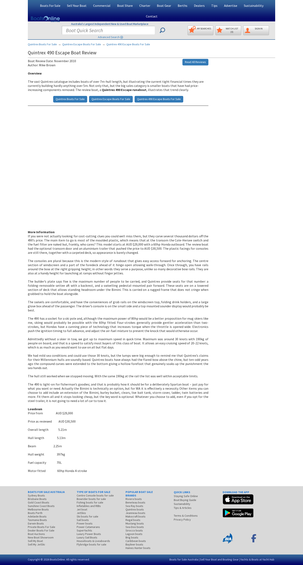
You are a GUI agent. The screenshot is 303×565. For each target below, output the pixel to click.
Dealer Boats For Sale (41, 530)
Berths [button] (182, 5)
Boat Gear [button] (164, 5)
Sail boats (83, 520)
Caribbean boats (136, 541)
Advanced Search (109, 37)
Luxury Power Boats (89, 534)
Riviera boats (134, 499)
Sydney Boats (36, 495)
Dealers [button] (199, 5)
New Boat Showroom (41, 537)
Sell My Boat (35, 541)
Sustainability (253, 5)
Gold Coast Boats (38, 502)
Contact (151, 16)
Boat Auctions (36, 534)
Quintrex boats (135, 509)
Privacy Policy (182, 519)
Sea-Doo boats (135, 527)
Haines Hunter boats (138, 548)
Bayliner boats (134, 544)
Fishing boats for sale (90, 502)
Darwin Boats (36, 523)
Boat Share (125, 5)
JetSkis (81, 513)
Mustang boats (135, 523)
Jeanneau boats (135, 513)
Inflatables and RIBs (89, 506)
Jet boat (82, 509)
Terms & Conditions (186, 515)
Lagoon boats (134, 534)
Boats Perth (35, 513)
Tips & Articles (182, 508)
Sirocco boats (134, 530)
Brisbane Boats (37, 499)
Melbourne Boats (38, 509)
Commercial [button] (101, 5)
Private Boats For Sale (41, 527)
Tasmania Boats (37, 520)
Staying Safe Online (186, 496)
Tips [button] (214, 5)
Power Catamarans (88, 527)
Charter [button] (144, 5)
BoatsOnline (57, 559)
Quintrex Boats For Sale (42, 44)
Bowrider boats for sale (91, 499)
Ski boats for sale (87, 516)
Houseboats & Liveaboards (93, 541)
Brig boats (132, 537)
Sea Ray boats (134, 506)
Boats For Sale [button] (50, 5)
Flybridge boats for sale (91, 544)
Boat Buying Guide (185, 500)
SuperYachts (84, 530)
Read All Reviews (195, 62)
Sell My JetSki (36, 544)
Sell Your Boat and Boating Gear (219, 559)
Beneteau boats (135, 502)
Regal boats (133, 520)
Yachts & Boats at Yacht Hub (257, 559)
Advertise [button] (230, 5)
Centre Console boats (95, 495)
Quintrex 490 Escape (128, 44)
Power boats (85, 523)
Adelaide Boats (37, 516)
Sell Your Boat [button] (77, 5)
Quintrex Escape (81, 44)
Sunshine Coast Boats (41, 506)
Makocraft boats (136, 516)
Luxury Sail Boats (87, 537)
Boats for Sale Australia (183, 559)
